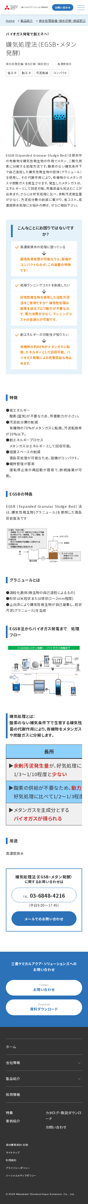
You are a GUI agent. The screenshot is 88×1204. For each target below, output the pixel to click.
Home (10, 21)
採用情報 (13, 1094)
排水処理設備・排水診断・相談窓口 (62, 21)
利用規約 (11, 1160)
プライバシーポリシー (18, 1168)
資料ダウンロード (44, 1008)
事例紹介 (13, 1121)
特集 (9, 1112)
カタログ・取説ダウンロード (64, 1115)
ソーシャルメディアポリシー (21, 1175)
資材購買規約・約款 (17, 1145)
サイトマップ (13, 1152)
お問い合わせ (62, 7)
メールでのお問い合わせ (44, 918)
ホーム (11, 1046)
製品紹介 (27, 21)
